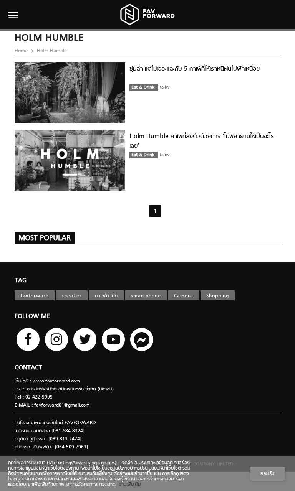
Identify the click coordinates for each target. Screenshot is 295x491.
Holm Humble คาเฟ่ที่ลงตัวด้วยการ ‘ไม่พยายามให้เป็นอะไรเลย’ (201, 141)
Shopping (217, 296)
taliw (164, 87)
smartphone (146, 296)
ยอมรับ (267, 474)
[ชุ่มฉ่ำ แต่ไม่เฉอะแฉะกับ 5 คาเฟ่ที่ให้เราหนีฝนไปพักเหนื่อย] (70, 122)
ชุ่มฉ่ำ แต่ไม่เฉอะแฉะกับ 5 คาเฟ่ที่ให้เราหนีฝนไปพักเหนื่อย (194, 69)
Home (22, 51)
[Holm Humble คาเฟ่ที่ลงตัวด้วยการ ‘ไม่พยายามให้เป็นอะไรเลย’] (70, 189)
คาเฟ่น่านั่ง (106, 296)
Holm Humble (51, 51)
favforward (34, 296)
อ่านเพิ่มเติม (128, 484)
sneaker (72, 296)
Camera (183, 296)
